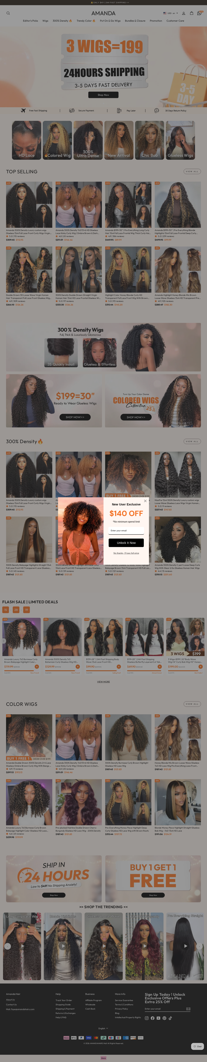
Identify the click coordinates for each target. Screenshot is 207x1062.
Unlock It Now (126, 542)
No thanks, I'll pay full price (126, 553)
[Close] (145, 501)
